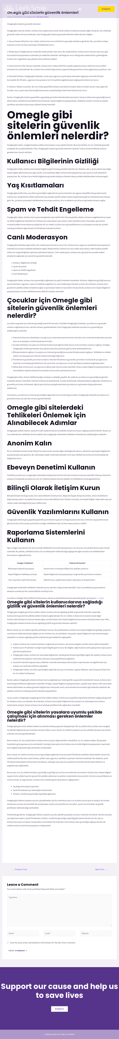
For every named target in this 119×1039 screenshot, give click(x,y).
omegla (101, 598)
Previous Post (19, 869)
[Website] (96, 934)
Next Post (101, 869)
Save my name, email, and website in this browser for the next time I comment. (43, 942)
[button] (80, 9)
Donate (59, 1009)
